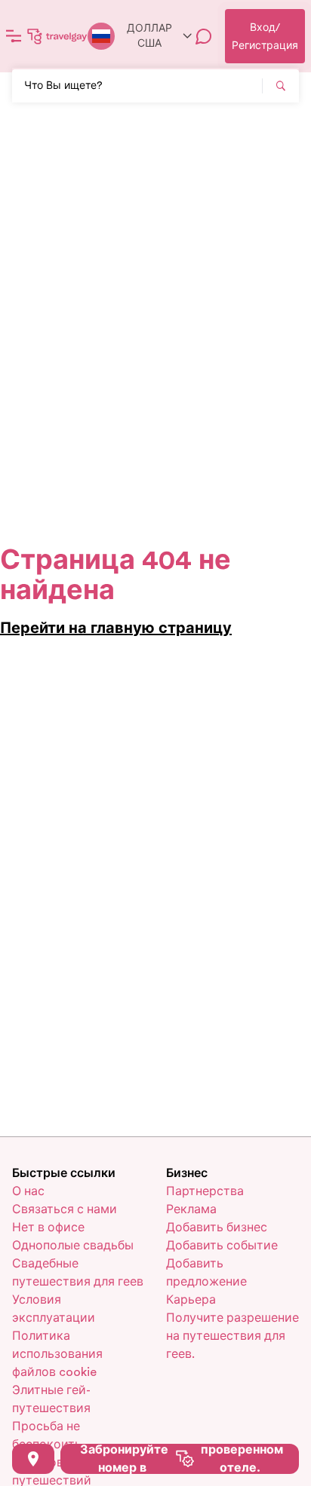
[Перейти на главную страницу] (57, 36)
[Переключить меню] (13, 36)
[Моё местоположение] (33, 1459)
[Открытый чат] (204, 36)
